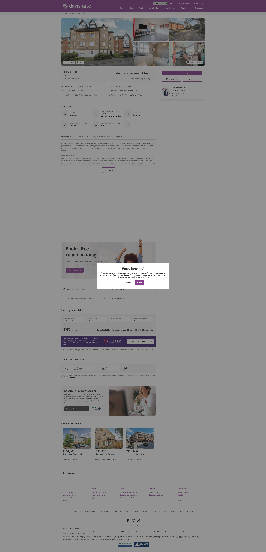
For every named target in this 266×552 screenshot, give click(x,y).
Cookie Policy (129, 275)
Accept (139, 282)
